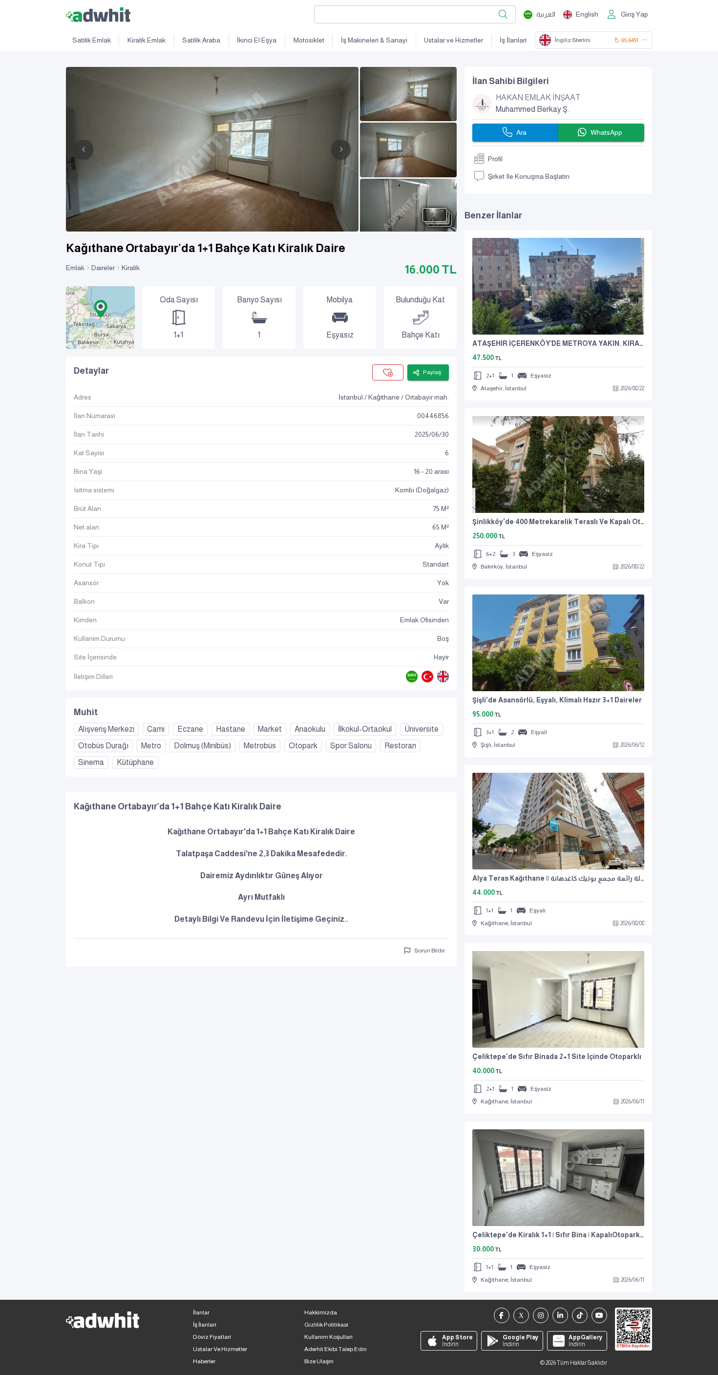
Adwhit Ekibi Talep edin (335, 1349)
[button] (100, 308)
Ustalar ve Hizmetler (453, 40)
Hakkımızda (320, 1312)
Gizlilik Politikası (326, 1324)
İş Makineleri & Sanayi (374, 40)
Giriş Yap (634, 14)
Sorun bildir (429, 950)
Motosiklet (309, 40)
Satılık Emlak (91, 40)
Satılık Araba (201, 40)
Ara (521, 132)
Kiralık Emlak (146, 40)
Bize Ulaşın (319, 1361)
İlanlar (201, 1312)
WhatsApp (606, 132)
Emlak (75, 268)
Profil (495, 159)
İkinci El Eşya (256, 40)
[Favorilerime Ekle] (387, 372)
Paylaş (432, 372)
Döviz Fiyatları (212, 1336)
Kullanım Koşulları (328, 1336)
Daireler (103, 268)
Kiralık (131, 268)
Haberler (204, 1361)
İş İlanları (513, 40)
